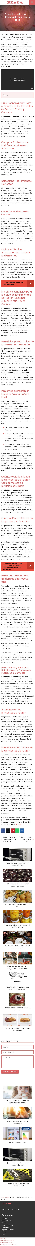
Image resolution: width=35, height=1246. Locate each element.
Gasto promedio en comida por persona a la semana (9, 839)
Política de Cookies (6, 1243)
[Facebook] (3, 830)
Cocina (4, 1223)
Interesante (5, 1227)
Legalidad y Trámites (8, 1230)
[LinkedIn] (22, 830)
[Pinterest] (13, 830)
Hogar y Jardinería (7, 1225)
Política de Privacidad (7, 1241)
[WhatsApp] (17, 830)
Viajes (3, 1234)
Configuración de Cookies (8, 1245)
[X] (8, 830)
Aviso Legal (3, 1239)
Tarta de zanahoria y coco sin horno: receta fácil (25, 839)
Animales (4, 1218)
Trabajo (4, 1232)
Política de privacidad (13, 1209)
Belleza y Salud (6, 1220)
